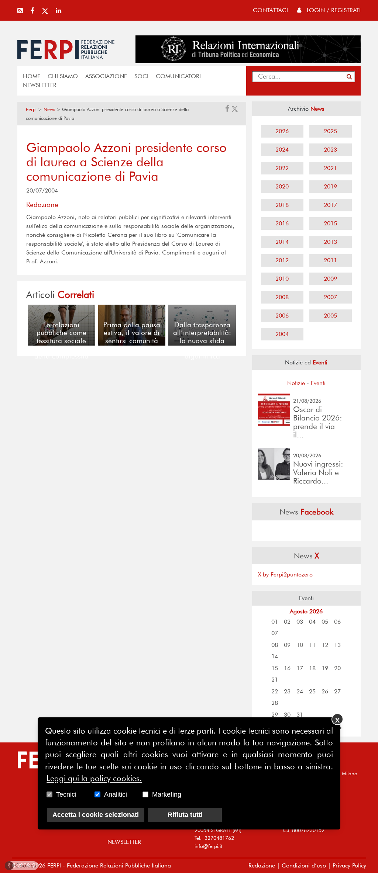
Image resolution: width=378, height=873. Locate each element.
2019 (330, 186)
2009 (330, 278)
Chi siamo (63, 76)
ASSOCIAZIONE (106, 76)
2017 (330, 204)
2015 (330, 223)
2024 (282, 149)
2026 (282, 131)
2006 (282, 315)
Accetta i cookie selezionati (95, 814)
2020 (282, 186)
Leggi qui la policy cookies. (94, 778)
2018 (282, 204)
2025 (330, 131)
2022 (282, 168)
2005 (330, 315)
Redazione (261, 865)
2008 (282, 297)
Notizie (296, 383)
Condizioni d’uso (304, 865)
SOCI (141, 76)
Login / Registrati (333, 10)
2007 (330, 297)
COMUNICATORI (178, 76)
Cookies (22, 865)
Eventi (318, 383)
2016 (282, 223)
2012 (282, 260)
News (49, 109)
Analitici (115, 794)
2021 (330, 168)
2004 (282, 333)
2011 (330, 260)
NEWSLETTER (39, 85)
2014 (282, 241)
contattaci (270, 10)
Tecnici (66, 794)
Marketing (166, 794)
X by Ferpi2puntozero (285, 574)
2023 (330, 149)
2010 (282, 278)
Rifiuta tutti (185, 814)
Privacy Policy (349, 865)
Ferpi (31, 109)
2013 (330, 241)
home (31, 76)
